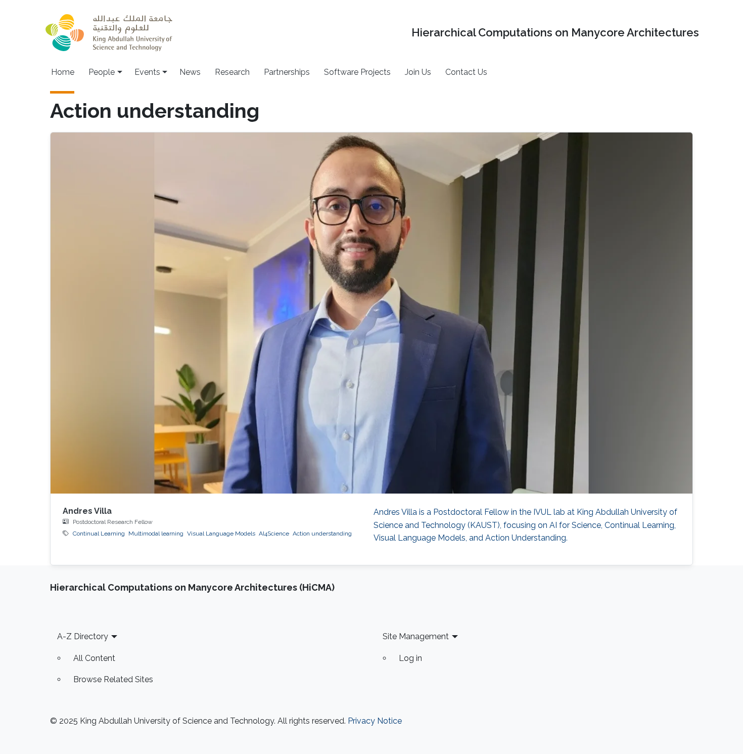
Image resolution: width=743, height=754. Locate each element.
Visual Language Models (221, 533)
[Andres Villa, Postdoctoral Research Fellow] (371, 313)
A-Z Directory (82, 636)
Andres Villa (87, 511)
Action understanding (322, 533)
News (190, 72)
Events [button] (147, 72)
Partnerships (287, 72)
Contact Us (466, 72)
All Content (94, 658)
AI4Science (274, 533)
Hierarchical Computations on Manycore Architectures (555, 32)
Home (62, 72)
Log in (410, 658)
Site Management (416, 636)
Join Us (418, 72)
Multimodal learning (155, 533)
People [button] (101, 72)
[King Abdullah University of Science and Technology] (108, 32)
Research (232, 72)
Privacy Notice (375, 721)
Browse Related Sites (113, 679)
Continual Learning (99, 533)
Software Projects (357, 72)
